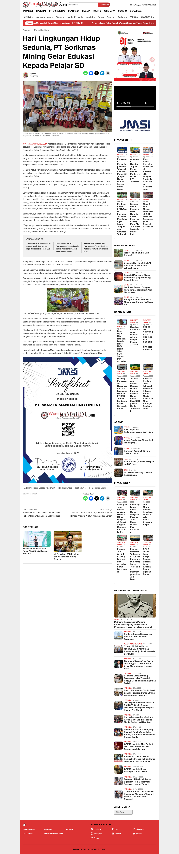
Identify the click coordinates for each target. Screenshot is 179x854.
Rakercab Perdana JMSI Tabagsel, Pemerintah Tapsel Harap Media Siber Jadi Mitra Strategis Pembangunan (148, 393)
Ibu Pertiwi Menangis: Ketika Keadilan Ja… (138, 473)
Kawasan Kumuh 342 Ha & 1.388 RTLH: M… (137, 452)
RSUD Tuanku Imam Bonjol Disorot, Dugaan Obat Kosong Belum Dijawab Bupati (147, 562)
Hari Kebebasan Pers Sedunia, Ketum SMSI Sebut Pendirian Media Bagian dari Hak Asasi (139, 720)
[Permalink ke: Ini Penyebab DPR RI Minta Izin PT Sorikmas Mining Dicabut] (68, 541)
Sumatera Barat (121, 498)
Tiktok (96, 838)
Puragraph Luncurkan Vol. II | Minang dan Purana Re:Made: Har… (138, 302)
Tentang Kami (29, 829)
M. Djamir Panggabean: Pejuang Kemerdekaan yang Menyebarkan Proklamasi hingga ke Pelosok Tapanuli (133, 624)
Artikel (127, 427)
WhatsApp (140, 829)
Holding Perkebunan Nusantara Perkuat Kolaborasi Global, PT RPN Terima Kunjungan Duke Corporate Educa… (122, 393)
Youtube (139, 834)
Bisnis (126, 250)
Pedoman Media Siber (53, 833)
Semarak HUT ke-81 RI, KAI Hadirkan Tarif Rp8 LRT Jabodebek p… (137, 265)
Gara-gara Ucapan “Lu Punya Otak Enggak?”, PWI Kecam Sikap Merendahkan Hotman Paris (138, 665)
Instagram (98, 834)
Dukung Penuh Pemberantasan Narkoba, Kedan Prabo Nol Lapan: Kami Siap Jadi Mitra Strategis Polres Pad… (135, 219)
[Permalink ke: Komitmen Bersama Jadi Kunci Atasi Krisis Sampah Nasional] (37, 539)
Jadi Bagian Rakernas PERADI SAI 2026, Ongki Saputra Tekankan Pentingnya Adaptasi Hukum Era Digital (139, 707)
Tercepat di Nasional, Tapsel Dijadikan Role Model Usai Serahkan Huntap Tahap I (137, 782)
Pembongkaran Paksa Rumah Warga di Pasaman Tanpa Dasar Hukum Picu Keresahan (102, 23)
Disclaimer (28, 833)
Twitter (117, 829)
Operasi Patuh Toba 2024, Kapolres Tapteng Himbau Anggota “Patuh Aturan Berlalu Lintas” (91, 512)
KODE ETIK (48, 829)
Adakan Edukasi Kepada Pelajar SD (39, 488)
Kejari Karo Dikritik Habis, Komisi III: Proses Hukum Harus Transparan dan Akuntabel (139, 759)
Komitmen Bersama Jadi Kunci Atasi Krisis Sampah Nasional (35, 551)
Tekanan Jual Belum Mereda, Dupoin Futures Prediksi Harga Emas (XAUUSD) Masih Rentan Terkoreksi (135, 395)
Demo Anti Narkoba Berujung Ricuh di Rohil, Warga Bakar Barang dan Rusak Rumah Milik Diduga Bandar (139, 733)
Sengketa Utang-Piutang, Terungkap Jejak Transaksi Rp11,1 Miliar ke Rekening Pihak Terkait (140, 680)
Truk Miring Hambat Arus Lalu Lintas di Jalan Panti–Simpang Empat (148, 514)
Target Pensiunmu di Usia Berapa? (136, 254)
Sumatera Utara (134, 321)
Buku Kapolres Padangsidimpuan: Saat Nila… (139, 430)
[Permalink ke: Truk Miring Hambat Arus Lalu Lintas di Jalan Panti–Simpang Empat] (148, 493)
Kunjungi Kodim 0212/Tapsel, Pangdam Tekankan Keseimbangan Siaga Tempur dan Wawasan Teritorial (122, 219)
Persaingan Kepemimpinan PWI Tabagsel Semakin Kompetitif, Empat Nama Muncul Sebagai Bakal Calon (122, 174)
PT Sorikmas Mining (97, 488)
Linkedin (118, 834)
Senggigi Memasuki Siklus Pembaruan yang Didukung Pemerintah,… (137, 278)
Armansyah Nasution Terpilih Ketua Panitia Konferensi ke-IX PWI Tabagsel (135, 170)
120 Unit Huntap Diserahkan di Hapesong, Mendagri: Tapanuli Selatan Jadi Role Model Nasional (139, 795)
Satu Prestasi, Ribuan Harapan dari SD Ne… (139, 463)
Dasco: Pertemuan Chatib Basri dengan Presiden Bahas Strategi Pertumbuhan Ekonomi (140, 693)
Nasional (127, 632)
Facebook (98, 829)
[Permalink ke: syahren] (25, 75)
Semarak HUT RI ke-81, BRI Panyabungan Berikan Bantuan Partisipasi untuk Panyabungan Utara (96, 247)
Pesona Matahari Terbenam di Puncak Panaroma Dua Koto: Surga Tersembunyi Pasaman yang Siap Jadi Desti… (135, 564)
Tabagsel (121, 154)
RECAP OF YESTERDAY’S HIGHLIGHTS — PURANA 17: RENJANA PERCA (148, 338)
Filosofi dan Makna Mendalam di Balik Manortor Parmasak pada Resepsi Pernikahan (148, 217)
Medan (120, 327)
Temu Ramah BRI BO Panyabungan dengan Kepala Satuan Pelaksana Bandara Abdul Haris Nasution (67, 247)
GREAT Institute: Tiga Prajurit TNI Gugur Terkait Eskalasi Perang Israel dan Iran (138, 747)
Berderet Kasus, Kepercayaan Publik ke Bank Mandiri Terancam (138, 636)
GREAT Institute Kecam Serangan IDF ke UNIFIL (135, 770)
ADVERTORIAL (129, 644)
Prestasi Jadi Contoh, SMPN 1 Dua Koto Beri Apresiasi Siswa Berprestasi (122, 560)
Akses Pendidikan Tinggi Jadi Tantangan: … (138, 441)
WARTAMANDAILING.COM (35, 143)
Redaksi (69, 829)
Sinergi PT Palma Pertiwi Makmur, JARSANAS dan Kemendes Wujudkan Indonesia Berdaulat (139, 650)
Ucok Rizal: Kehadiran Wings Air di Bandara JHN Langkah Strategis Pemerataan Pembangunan (148, 174)
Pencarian (104, 4)
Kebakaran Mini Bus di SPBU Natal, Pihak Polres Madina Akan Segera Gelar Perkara (41, 512)
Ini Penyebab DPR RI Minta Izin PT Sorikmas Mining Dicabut (66, 557)
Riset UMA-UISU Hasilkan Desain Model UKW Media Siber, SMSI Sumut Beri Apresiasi (121, 346)
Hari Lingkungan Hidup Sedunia (72, 488)
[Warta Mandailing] (45, 4)
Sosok (116, 619)
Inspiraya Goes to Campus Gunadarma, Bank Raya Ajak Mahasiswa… (138, 290)
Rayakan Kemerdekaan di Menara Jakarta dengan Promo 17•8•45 (135, 336)
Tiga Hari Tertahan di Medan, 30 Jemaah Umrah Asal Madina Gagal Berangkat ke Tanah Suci (38, 246)
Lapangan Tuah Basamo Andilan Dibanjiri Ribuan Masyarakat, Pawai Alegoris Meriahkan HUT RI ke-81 (122, 518)
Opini (126, 459)
